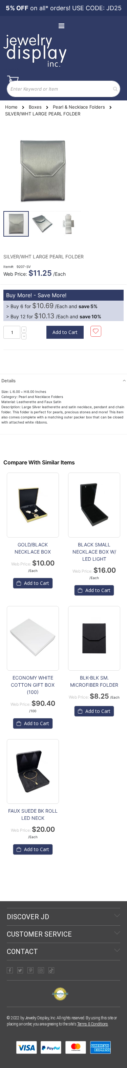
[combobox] (63, 89)
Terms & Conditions (92, 1024)
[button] (42, 223)
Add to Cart (36, 583)
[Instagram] (41, 970)
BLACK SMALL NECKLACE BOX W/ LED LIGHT (94, 552)
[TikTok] (51, 970)
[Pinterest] (30, 970)
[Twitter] (20, 970)
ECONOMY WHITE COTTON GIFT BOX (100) (33, 685)
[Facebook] (10, 970)
